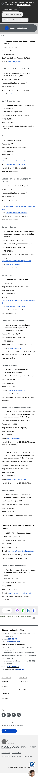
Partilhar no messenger (17, 610)
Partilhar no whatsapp (23, 610)
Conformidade (16, 753)
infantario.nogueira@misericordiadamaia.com (18, 161)
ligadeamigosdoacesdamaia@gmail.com (16, 261)
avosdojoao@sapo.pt (14, 94)
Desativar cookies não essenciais (15, 20)
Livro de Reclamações (8, 741)
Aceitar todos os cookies (12, 15)
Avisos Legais (27, 756)
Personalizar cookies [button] (10, 9)
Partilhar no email (34, 618)
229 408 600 (12, 639)
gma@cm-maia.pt (13, 666)
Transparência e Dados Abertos (11, 756)
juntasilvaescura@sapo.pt (16, 479)
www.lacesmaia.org (13, 264)
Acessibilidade (6, 753)
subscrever (8, 731)
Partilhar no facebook (34, 610)
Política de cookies (24, 5)
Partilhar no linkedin (28, 610)
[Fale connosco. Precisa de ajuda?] (34, 780)
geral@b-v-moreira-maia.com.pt (19, 593)
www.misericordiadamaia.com (16, 164)
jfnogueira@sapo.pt (14, 62)
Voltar (8, 610)
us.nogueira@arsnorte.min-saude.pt (20, 551)
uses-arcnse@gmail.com (16, 390)
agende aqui (20, 669)
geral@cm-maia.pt (13, 642)
